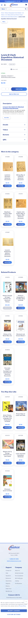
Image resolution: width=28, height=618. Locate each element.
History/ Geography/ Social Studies (13, 13)
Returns (8, 586)
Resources (8, 578)
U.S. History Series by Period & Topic (13, 15)
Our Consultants (19, 575)
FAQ (7, 573)
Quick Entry (8, 581)
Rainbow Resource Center (14, 547)
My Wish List (9, 591)
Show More (6, 117)
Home (2, 13)
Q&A (4, 140)
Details (5, 125)
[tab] (4, 21)
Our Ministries (18, 583)
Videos (5, 130)
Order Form (8, 588)
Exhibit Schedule (19, 573)
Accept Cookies (14, 611)
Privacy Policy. (22, 606)
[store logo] (14, 5)
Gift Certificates (19, 578)
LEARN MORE (25, 1)
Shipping (8, 583)
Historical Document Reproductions (9, 16)
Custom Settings (13, 614)
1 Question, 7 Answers (6, 75)
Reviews (6, 135)
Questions (8, 575)
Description (7, 103)
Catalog (17, 581)
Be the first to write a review (8, 77)
